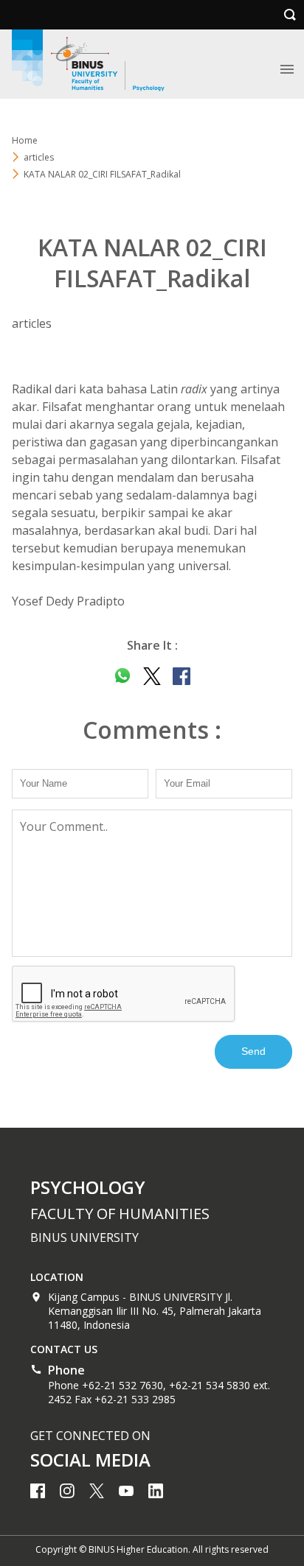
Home (25, 140)
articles (39, 157)
